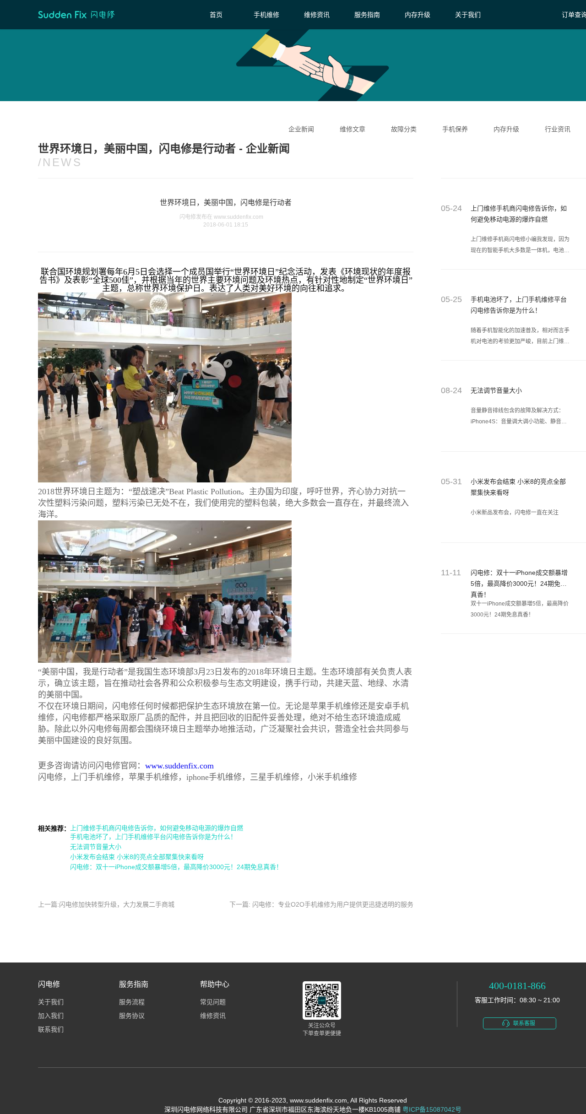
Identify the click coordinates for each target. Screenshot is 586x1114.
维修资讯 (317, 14)
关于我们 (468, 14)
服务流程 (132, 1002)
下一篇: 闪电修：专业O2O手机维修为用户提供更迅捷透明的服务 (321, 904)
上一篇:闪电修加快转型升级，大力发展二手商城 (106, 904)
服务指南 (367, 14)
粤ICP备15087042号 (431, 1109)
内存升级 (417, 14)
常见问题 (213, 1002)
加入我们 (51, 1015)
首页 (216, 14)
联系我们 (51, 1029)
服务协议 (132, 1015)
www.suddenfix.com (179, 765)
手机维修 (266, 14)
